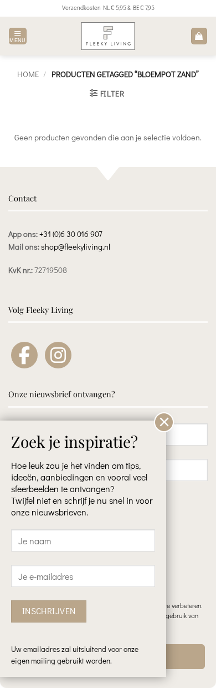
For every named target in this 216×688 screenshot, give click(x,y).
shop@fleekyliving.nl (75, 246)
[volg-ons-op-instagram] (58, 355)
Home (28, 74)
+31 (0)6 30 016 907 (70, 234)
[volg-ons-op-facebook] (24, 355)
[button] (17, 36)
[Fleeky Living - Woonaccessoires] (108, 36)
